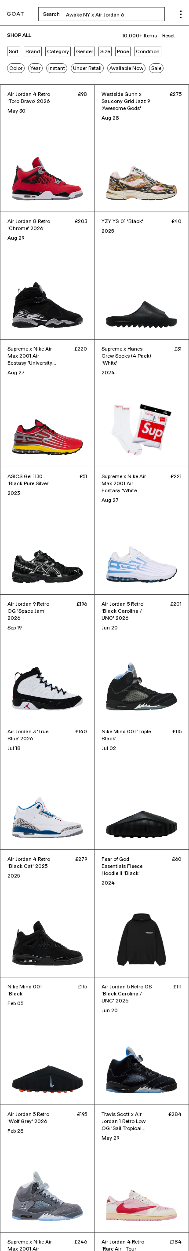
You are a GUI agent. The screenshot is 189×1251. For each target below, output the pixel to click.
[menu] (181, 14)
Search (104, 14)
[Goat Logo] (15, 14)
